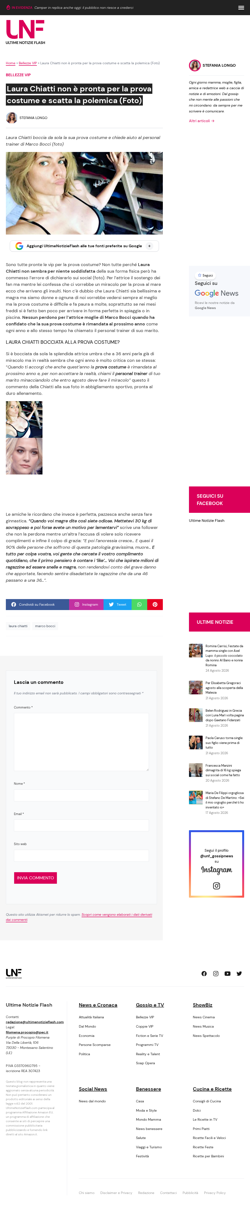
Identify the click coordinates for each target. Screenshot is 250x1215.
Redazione (146, 1193)
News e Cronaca (98, 1005)
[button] (241, 8)
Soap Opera (145, 1063)
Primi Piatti (201, 1129)
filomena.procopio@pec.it (27, 1032)
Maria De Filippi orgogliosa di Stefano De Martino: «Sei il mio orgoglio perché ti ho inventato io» (225, 800)
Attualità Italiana (91, 1017)
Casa (140, 1101)
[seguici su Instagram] (216, 973)
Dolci (197, 1110)
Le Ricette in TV (205, 1119)
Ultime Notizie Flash (206, 520)
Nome (19, 784)
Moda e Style (146, 1110)
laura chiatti (18, 626)
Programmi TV (147, 1045)
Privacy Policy (215, 1193)
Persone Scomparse (95, 1045)
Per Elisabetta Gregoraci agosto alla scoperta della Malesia (224, 688)
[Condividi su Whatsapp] (139, 604)
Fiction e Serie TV (149, 1035)
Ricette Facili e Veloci (209, 1138)
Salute (141, 1138)
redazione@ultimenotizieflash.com (35, 1022)
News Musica (203, 1026)
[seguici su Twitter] (239, 973)
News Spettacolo (206, 1035)
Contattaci (168, 1193)
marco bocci (45, 626)
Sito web (20, 844)
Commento (23, 707)
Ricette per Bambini (208, 1156)
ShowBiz (202, 1005)
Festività (142, 1156)
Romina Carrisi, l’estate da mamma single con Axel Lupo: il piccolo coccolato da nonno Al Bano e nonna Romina (224, 655)
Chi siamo (86, 1193)
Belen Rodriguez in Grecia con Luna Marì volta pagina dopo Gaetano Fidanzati (225, 715)
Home (10, 63)
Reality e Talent (148, 1054)
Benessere (148, 1089)
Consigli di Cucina (207, 1101)
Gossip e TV (150, 1005)
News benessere (149, 1129)
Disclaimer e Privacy (116, 1193)
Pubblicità (190, 1193)
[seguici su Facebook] (204, 973)
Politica (84, 1054)
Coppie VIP (144, 1026)
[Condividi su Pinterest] (155, 604)
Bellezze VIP (28, 63)
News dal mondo (92, 1101)
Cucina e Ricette (212, 1089)
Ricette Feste (203, 1147)
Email (19, 814)
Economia (86, 1035)
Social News (93, 1089)
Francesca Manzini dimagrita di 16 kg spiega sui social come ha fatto (223, 770)
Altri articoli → (202, 120)
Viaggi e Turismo (149, 1147)
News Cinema (204, 1017)
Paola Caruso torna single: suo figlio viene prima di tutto (224, 743)
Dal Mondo (87, 1026)
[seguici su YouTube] (227, 973)
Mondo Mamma (148, 1119)
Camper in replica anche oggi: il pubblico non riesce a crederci (83, 7)
